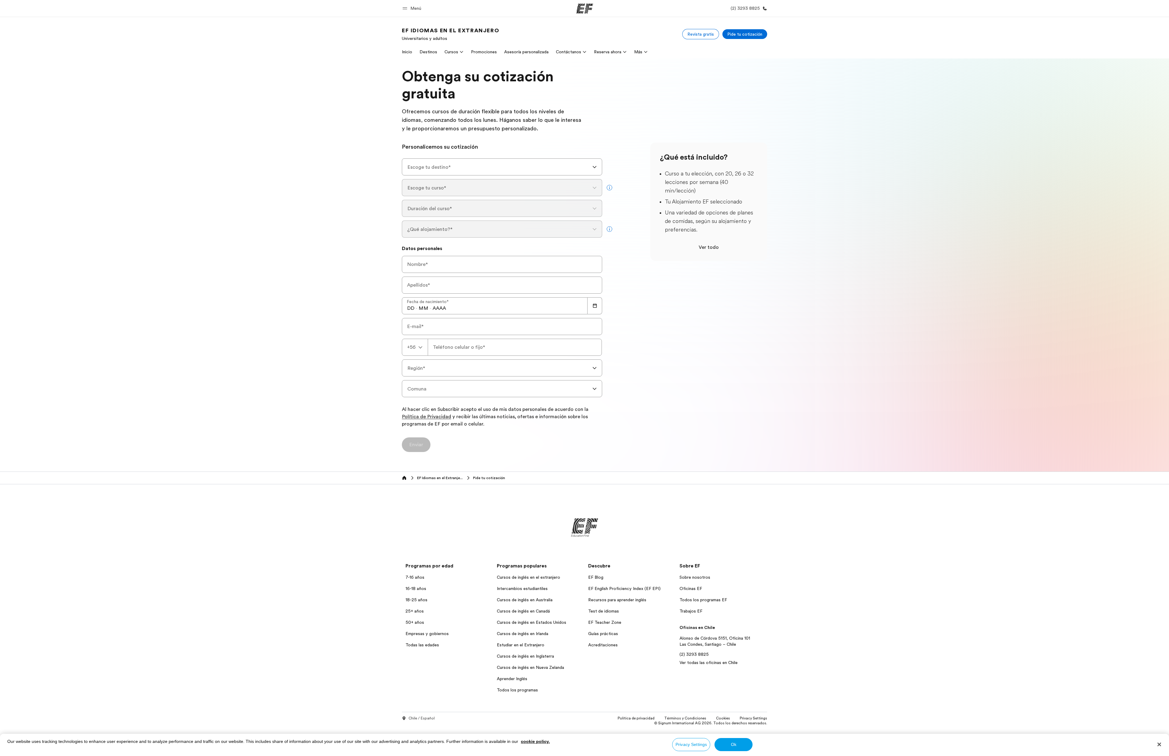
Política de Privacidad (426, 417)
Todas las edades (422, 644)
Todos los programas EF (703, 599)
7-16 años (414, 577)
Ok (733, 744)
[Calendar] (595, 305)
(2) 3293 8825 (694, 654)
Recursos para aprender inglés (617, 599)
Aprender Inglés (512, 678)
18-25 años (416, 599)
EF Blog (595, 577)
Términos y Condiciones (685, 718)
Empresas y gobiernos (427, 633)
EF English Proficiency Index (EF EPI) (624, 588)
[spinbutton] (410, 308)
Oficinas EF (690, 588)
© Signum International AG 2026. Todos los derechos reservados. (710, 723)
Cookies (723, 718)
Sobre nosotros (694, 577)
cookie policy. (535, 741)
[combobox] (502, 166)
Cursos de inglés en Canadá (523, 611)
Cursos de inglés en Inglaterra (525, 656)
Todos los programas (517, 689)
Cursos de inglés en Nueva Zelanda (530, 667)
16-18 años (415, 588)
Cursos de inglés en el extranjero (528, 577)
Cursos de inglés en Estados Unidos (531, 622)
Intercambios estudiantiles (522, 588)
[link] (450, 34)
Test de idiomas (603, 611)
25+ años (414, 611)
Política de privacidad (636, 718)
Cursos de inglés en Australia (525, 599)
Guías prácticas (603, 633)
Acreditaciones (603, 644)
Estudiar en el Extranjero (520, 644)
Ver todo (709, 247)
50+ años (414, 622)
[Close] (1159, 744)
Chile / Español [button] (422, 718)
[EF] (584, 8)
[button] (413, 8)
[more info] (609, 187)
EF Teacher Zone (604, 622)
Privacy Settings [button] (753, 718)
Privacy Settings (691, 744)
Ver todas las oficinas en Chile (708, 662)
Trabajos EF (690, 611)
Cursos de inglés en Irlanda (522, 633)
